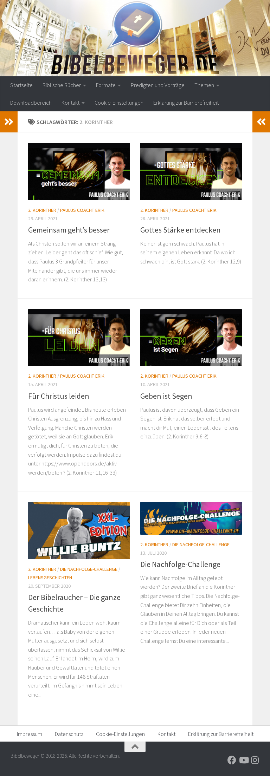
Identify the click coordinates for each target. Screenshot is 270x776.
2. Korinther (42, 210)
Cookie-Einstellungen (119, 102)
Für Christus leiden (58, 396)
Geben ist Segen (166, 396)
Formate (106, 85)
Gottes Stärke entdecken (180, 230)
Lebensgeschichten (50, 577)
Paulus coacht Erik (82, 210)
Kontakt (70, 102)
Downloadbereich (31, 102)
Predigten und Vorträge (158, 85)
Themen (204, 85)
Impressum (29, 733)
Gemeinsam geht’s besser (69, 230)
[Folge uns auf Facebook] (231, 760)
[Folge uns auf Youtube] (243, 760)
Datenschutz (69, 733)
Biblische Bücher (62, 85)
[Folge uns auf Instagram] (255, 760)
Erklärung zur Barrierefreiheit (186, 102)
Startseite (21, 85)
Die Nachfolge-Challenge (88, 569)
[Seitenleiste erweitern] (9, 121)
